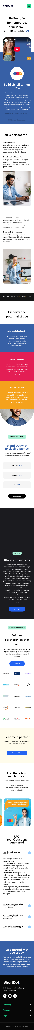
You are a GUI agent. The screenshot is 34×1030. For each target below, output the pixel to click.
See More (17, 609)
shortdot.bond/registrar (11, 868)
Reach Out (17, 496)
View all (17, 663)
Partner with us (17, 753)
